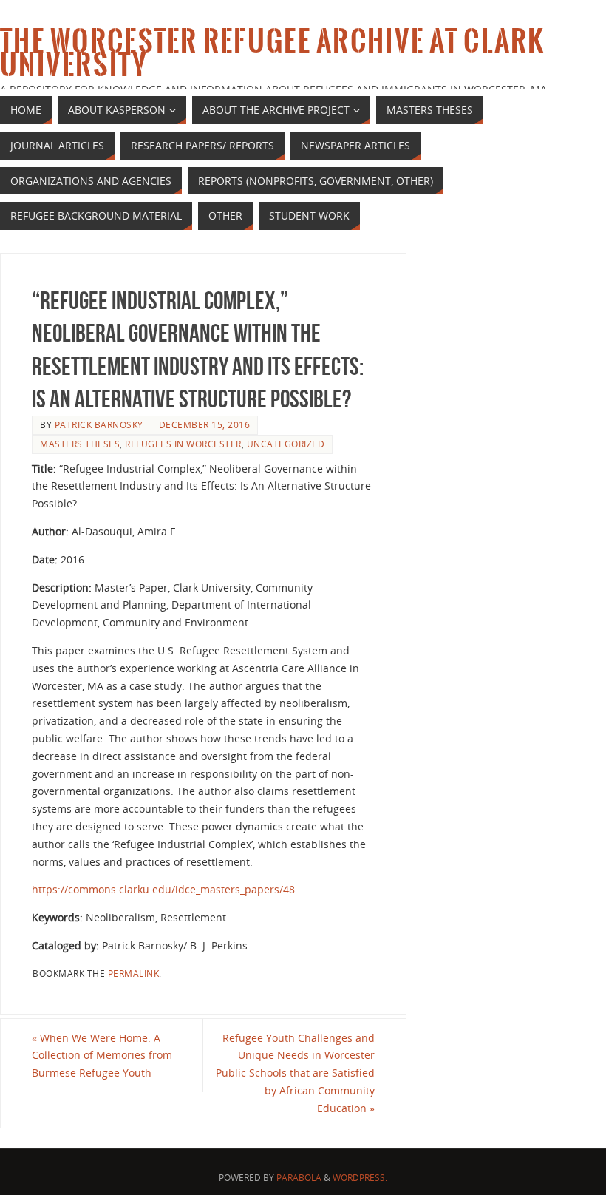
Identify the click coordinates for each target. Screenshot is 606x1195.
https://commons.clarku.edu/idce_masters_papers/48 (163, 889)
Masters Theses (80, 444)
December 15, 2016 (205, 424)
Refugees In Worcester (183, 444)
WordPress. (360, 1177)
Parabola (298, 1177)
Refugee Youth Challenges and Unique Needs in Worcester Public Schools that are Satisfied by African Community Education (295, 1073)
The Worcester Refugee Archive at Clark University (272, 53)
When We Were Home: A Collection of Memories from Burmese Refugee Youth (102, 1055)
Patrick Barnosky (99, 424)
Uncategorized (286, 444)
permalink (134, 973)
